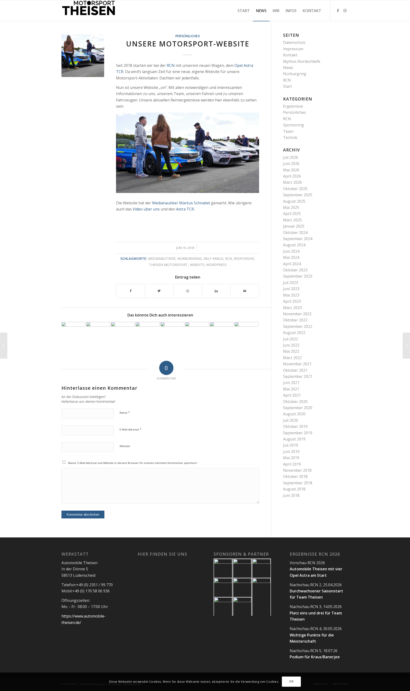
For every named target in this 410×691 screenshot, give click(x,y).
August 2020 (294, 413)
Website (125, 446)
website (197, 264)
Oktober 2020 (295, 401)
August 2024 (294, 244)
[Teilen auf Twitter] (159, 290)
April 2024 (292, 263)
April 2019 (292, 464)
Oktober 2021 (295, 370)
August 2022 (294, 332)
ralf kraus (213, 258)
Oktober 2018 (295, 476)
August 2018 (294, 489)
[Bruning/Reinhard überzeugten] (246, 334)
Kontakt (290, 55)
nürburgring (189, 258)
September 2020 (297, 407)
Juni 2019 (291, 451)
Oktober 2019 (295, 426)
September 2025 (297, 194)
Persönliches (187, 36)
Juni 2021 (291, 382)
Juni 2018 (291, 495)
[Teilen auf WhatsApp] (188, 290)
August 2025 (294, 201)
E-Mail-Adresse (130, 429)
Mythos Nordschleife (301, 61)
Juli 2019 (290, 445)
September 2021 (297, 376)
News (288, 67)
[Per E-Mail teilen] (245, 290)
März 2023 (292, 307)
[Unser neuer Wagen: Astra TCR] (3, 346)
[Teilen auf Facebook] (130, 290)
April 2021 (292, 395)
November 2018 (297, 470)
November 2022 (297, 313)
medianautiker (161, 258)
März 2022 (292, 357)
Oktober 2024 (295, 232)
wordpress (216, 264)
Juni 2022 (291, 345)
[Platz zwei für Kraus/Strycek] (123, 334)
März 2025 (292, 220)
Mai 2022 (291, 351)
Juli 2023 (290, 282)
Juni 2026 (291, 163)
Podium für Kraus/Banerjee (315, 656)
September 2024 (297, 238)
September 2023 (297, 276)
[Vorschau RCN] (147, 334)
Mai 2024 (291, 257)
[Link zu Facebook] (337, 10)
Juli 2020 (290, 420)
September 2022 (297, 326)
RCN (171, 65)
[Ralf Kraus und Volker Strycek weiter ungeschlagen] (98, 334)
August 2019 (294, 439)
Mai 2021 (291, 389)
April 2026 (292, 176)
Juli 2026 (290, 157)
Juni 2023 (291, 288)
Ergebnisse (293, 106)
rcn (228, 258)
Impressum (293, 48)
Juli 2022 (290, 339)
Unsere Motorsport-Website (187, 44)
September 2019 (297, 432)
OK (291, 682)
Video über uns (146, 209)
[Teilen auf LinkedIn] (216, 290)
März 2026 (292, 182)
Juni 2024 (291, 251)
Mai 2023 (291, 295)
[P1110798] (82, 55)
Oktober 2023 (295, 270)
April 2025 (292, 213)
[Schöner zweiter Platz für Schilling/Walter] (73, 334)
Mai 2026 (291, 170)
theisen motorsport (168, 264)
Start (287, 86)
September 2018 (297, 482)
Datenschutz (294, 42)
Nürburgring (294, 73)
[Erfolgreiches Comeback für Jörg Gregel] (222, 334)
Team (288, 131)
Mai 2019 (291, 457)
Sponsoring (293, 125)
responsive (244, 258)
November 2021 (297, 363)
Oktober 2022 (295, 320)
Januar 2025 (293, 226)
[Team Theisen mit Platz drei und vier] (172, 334)
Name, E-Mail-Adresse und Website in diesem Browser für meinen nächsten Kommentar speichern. (133, 463)
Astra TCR (185, 209)
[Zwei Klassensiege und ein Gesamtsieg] (197, 334)
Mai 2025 (291, 207)
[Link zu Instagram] (345, 10)
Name (125, 412)
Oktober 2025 (295, 188)
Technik (290, 137)
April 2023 (292, 301)
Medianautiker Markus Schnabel (181, 203)
